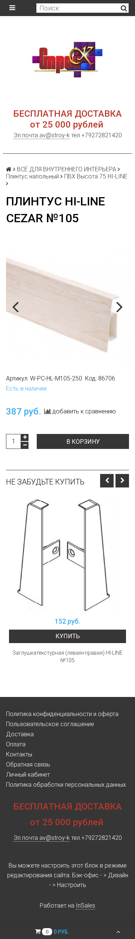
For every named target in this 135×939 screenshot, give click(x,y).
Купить (68, 636)
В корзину (83, 441)
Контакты (19, 754)
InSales (85, 905)
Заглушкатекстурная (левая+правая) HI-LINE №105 (67, 656)
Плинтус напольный (32, 176)
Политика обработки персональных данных (66, 784)
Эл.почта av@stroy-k (42, 135)
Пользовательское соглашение (50, 724)
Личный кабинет (28, 774)
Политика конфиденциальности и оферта (62, 714)
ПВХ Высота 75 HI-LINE (96, 176)
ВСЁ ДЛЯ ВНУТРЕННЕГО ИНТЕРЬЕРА (66, 169)
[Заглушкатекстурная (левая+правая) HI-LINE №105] (67, 554)
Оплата (16, 744)
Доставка (20, 734)
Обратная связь (28, 764)
